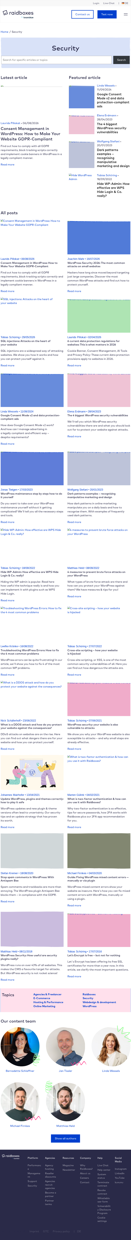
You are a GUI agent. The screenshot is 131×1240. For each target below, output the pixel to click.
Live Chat (102, 1165)
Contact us (82, 14)
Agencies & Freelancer (47, 994)
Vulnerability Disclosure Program (104, 1209)
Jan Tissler (65, 1070)
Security (88, 998)
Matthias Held (65, 1126)
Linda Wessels (106, 85)
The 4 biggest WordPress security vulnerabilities (112, 128)
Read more (7, 164)
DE (79, 1231)
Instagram (121, 1168)
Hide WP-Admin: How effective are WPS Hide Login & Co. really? (113, 190)
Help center (103, 1169)
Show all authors (65, 1138)
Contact (84, 1182)
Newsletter (69, 1169)
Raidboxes (89, 994)
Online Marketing (44, 1006)
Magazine (68, 1165)
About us (85, 1173)
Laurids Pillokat (11, 123)
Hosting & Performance (48, 1002)
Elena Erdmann (107, 115)
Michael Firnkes (20, 1126)
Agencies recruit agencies (50, 1185)
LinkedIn (119, 1173)
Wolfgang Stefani (108, 141)
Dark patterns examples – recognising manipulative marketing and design (113, 158)
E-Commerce (41, 998)
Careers (84, 1177)
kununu (119, 1182)
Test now (107, 14)
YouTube (119, 1177)
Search (121, 59)
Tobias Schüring (107, 175)
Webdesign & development (99, 1002)
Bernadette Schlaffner (20, 1070)
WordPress (89, 1006)
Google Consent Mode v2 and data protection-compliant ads (113, 100)
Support (32, 1181)
